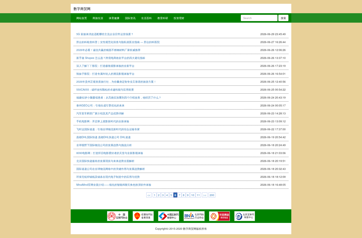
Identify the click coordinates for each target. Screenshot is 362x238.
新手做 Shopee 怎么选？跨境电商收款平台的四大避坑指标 (110, 58)
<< (148, 195)
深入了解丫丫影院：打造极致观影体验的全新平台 (105, 66)
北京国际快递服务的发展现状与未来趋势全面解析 (105, 161)
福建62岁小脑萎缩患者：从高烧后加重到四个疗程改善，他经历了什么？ (118, 97)
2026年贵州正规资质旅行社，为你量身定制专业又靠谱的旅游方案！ (116, 81)
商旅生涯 (98, 18)
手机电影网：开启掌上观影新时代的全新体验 (102, 121)
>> (204, 195)
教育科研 (162, 18)
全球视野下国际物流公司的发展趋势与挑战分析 (104, 145)
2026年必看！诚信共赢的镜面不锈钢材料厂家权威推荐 (108, 50)
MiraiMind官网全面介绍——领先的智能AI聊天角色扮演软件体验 (113, 184)
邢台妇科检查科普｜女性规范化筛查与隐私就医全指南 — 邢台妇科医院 (118, 42)
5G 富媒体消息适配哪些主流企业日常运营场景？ (104, 34)
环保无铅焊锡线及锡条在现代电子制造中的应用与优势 (108, 177)
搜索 (283, 18)
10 (192, 195)
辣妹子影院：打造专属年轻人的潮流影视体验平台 (105, 73)
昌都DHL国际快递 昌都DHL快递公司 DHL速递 (103, 137)
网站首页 (81, 18)
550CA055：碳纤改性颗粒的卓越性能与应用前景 (105, 89)
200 (212, 195)
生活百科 (146, 18)
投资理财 (179, 18)
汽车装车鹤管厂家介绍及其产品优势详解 (100, 113)
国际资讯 (130, 18)
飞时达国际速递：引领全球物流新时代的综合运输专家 (108, 129)
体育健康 (114, 18)
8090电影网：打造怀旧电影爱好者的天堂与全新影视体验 (109, 153)
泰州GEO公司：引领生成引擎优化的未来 (100, 105)
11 (198, 195)
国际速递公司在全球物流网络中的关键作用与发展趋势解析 (110, 169)
